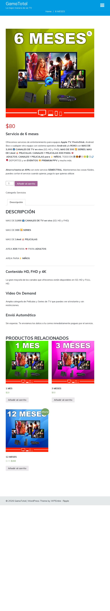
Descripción (16, 202)
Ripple (66, 500)
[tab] (16, 202)
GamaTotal (17, 3)
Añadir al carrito (26, 183)
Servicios (21, 192)
